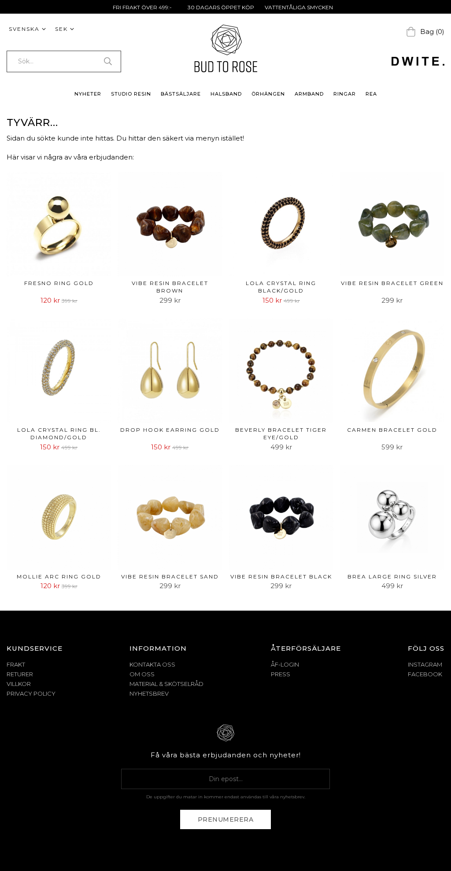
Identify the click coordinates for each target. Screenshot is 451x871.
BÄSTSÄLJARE (181, 94)
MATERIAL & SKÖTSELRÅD (166, 683)
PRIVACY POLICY (31, 693)
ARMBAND (309, 94)
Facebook (425, 674)
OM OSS (142, 674)
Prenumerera (226, 819)
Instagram (425, 664)
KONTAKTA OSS (152, 664)
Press (280, 674)
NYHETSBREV (149, 693)
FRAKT (16, 664)
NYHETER (87, 94)
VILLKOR (19, 683)
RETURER (20, 674)
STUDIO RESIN (131, 94)
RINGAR (344, 94)
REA (371, 94)
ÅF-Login (285, 664)
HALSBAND (226, 94)
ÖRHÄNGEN (268, 94)
